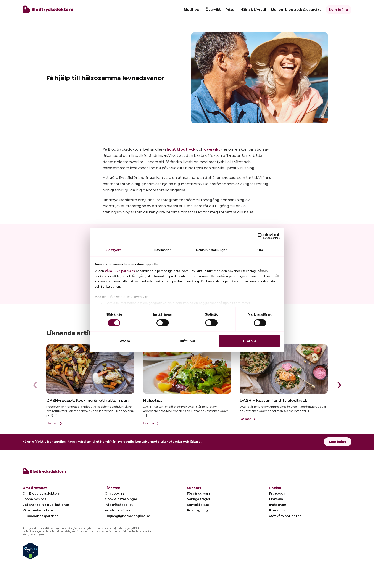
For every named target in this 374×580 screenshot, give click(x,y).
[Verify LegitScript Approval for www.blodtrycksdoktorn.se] (30, 550)
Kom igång (338, 9)
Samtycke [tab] (113, 250)
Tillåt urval (187, 341)
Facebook (277, 493)
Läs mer (52, 423)
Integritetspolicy (119, 504)
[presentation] (34, 385)
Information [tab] (162, 250)
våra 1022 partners (120, 271)
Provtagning (197, 510)
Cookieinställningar (121, 499)
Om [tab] (260, 250)
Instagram (277, 504)
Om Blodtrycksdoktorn (41, 493)
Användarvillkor (118, 510)
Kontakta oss (198, 504)
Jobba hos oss (34, 499)
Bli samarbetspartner (40, 516)
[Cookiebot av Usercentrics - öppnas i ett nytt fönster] (261, 235)
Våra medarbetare (38, 510)
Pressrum (277, 510)
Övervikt (213, 9)
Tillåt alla (249, 341)
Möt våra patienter (285, 516)
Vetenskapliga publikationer (46, 504)
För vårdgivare (199, 493)
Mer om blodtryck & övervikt (296, 9)
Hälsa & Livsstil (253, 9)
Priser (231, 9)
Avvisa (125, 341)
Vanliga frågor (198, 499)
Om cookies (114, 493)
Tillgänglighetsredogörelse (127, 516)
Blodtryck (192, 9)
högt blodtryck (181, 149)
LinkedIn (276, 499)
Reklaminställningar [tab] (211, 250)
